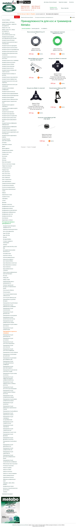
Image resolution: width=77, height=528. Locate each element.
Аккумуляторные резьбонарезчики (10, 95)
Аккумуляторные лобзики (8, 64)
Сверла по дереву (7, 467)
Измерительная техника (7, 150)
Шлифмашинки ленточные (8, 206)
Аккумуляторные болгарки (8, 40)
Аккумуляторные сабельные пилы (10, 99)
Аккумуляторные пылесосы (8, 91)
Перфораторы (5, 169)
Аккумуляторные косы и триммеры (10, 60)
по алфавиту (44, 28)
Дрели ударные (5, 148)
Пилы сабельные (6, 177)
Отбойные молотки (6, 167)
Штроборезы (5, 218)
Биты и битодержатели (8, 231)
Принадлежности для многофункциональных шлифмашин (8, 363)
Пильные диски (6, 292)
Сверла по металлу (7, 471)
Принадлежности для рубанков (10, 411)
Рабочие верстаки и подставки (10, 463)
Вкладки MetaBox (7, 239)
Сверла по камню (7, 469)
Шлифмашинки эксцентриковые (9, 210)
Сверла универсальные (8, 475)
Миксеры (4, 160)
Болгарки (4, 142)
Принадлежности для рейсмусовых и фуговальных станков (9, 408)
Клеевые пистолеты (7, 152)
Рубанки (4, 192)
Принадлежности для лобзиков (10, 352)
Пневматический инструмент (8, 183)
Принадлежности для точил (9, 432)
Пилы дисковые (6, 171)
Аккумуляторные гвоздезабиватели (10, 49)
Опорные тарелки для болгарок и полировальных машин (9, 286)
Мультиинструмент (6, 162)
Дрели (3, 146)
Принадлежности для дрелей (10, 315)
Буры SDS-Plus (6, 235)
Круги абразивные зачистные (10, 262)
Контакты (71, 2)
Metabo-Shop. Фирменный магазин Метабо (20, 524)
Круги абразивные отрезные (9, 264)
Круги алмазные (7, 266)
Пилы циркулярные (6, 181)
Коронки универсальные (9, 257)
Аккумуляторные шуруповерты (9, 130)
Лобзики (4, 158)
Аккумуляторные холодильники (9, 115)
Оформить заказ (54, 8)
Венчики (5, 237)
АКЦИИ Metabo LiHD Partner (8, 22)
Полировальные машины (8, 185)
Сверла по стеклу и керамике (10, 473)
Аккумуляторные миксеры (8, 66)
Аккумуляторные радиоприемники (10, 93)
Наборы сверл (6, 279)
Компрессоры (5, 154)
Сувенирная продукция (7, 493)
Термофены (5, 198)
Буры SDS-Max (6, 233)
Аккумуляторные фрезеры (8, 113)
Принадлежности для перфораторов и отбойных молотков (9, 383)
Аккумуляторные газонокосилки (9, 47)
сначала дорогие (35, 28)
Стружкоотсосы (6, 196)
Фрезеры (4, 202)
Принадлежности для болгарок (10, 303)
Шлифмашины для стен (7, 214)
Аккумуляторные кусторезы (8, 62)
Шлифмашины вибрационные (9, 212)
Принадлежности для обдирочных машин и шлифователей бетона (8, 378)
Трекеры (5, 491)
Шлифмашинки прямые (7, 208)
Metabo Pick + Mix (6, 27)
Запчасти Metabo (6, 20)
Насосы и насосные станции (8, 164)
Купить (41, 53)
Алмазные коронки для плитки (10, 229)
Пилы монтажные (6, 175)
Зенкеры (5, 244)
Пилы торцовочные (6, 179)
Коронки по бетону (7, 255)
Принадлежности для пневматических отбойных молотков (9, 392)
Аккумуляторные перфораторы (9, 79)
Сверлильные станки (7, 194)
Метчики (5, 275)
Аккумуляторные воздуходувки (9, 45)
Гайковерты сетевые (7, 144)
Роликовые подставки (8, 465)
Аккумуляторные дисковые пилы (10, 51)
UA (72, 17)
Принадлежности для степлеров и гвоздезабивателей (8, 418)
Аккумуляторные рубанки (8, 97)
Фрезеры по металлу (7, 204)
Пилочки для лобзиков (8, 290)
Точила (3, 200)
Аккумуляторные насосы (8, 68)
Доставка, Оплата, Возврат (50, 2)
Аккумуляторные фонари (8, 111)
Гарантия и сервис (63, 2)
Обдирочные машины (7, 165)
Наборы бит (6, 277)
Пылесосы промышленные (8, 187)
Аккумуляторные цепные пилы (9, 117)
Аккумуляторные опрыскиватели (10, 77)
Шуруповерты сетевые (7, 220)
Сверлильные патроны (8, 477)
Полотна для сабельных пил (9, 297)
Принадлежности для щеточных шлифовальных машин (9, 457)
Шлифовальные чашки (8, 486)
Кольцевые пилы (7, 253)
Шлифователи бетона (7, 216)
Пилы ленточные (6, 173)
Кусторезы (4, 156)
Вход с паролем (64, 8)
